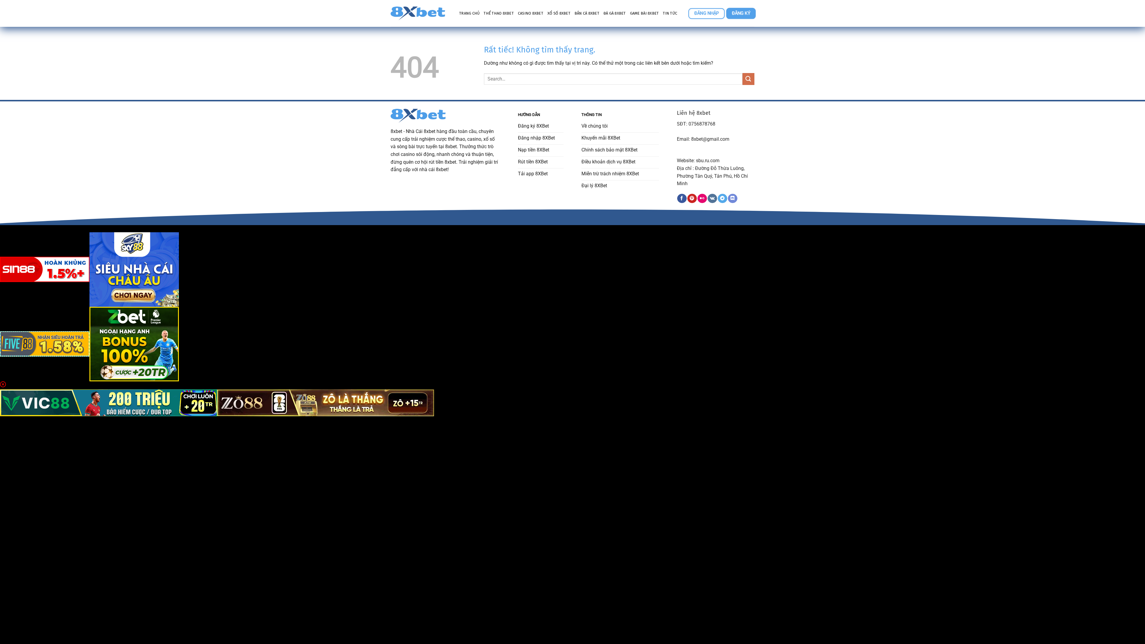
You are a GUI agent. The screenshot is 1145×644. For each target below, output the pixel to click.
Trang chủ (469, 13)
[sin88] (44, 269)
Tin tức (670, 13)
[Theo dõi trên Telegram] (722, 198)
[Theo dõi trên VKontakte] (712, 198)
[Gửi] (748, 79)
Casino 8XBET (530, 13)
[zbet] (134, 343)
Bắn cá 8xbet (587, 13)
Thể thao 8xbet (499, 13)
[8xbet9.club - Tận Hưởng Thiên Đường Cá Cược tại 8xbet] (420, 13)
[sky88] (134, 269)
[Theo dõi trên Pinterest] (692, 198)
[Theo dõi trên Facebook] (681, 198)
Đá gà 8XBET (615, 13)
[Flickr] (702, 198)
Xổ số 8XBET (558, 13)
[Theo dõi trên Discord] (732, 198)
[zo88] (325, 402)
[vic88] (108, 402)
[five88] (44, 343)
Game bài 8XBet (644, 13)
